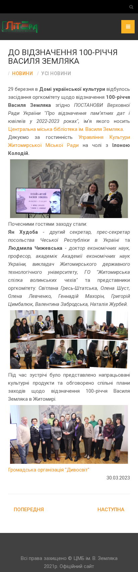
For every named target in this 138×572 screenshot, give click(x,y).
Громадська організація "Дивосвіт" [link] (48, 470)
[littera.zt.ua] (13, 26)
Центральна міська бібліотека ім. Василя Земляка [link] (65, 129)
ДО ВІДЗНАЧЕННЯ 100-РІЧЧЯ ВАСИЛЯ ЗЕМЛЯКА (63, 57)
